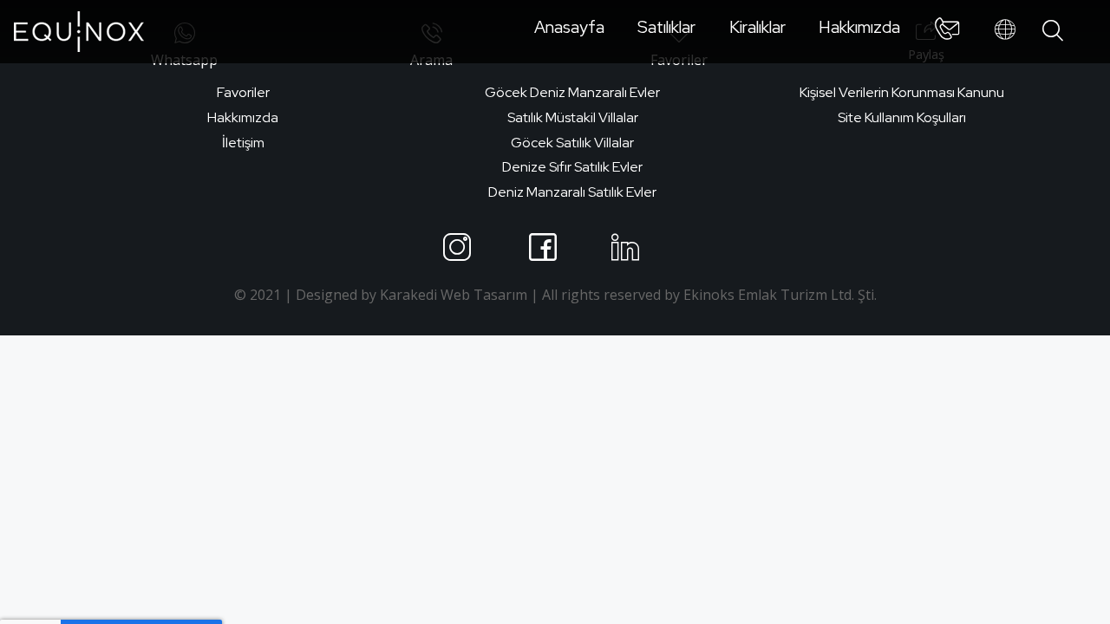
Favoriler (243, 92)
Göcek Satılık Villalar (572, 142)
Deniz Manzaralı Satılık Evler (572, 192)
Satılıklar (666, 27)
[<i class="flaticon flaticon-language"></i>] (1005, 30)
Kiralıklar (757, 27)
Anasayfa (569, 27)
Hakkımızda (859, 27)
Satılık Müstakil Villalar (572, 117)
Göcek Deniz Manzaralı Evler (572, 92)
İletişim (243, 142)
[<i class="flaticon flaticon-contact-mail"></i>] (947, 32)
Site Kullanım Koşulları (902, 117)
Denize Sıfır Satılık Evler (572, 167)
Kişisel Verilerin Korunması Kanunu (902, 92)
